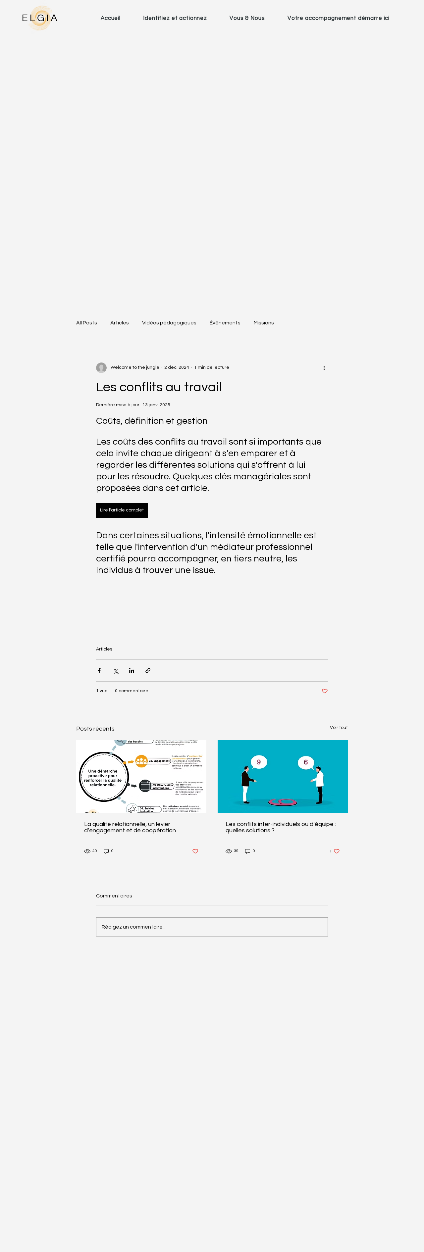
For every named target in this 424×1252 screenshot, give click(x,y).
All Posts (86, 322)
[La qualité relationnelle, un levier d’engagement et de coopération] (141, 776)
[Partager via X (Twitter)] (115, 670)
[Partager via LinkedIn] (132, 670)
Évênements (225, 322)
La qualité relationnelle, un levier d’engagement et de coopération (130, 827)
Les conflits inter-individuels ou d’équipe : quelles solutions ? (281, 827)
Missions (264, 322)
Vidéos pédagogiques (169, 322)
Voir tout (339, 727)
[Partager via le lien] (148, 670)
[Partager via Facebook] (99, 670)
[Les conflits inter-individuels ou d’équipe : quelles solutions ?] (283, 776)
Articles (119, 322)
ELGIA (40, 18)
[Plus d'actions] (324, 368)
